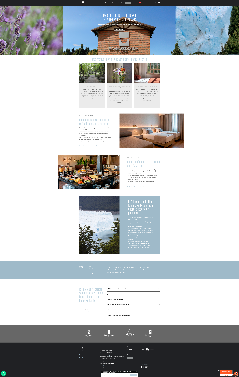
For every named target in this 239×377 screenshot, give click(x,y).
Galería (114, 2)
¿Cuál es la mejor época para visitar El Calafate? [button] (118, 315)
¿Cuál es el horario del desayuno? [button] (115, 299)
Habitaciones (100, 2)
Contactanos (82, 312)
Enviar (133, 375)
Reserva (128, 2)
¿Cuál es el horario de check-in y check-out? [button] (117, 294)
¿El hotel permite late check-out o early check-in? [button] (118, 309)
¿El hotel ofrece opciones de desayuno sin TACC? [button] (119, 304)
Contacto (120, 2)
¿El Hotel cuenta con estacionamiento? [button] (116, 288)
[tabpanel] (119, 270)
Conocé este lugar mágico (134, 186)
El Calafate (107, 2)
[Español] (141, 3)
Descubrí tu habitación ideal (86, 146)
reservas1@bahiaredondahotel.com (86, 356)
